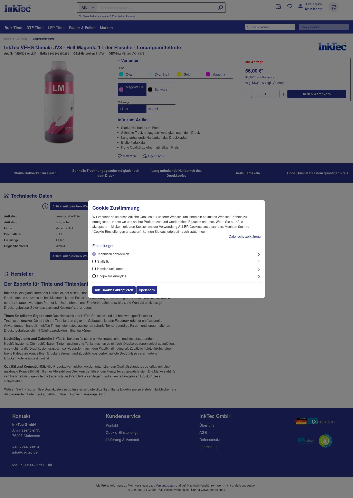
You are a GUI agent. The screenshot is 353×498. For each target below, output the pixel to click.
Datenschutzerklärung (245, 236)
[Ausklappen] (259, 254)
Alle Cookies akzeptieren (114, 290)
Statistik (103, 261)
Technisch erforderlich (113, 254)
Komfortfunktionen (110, 268)
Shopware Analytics (111, 276)
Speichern (147, 290)
